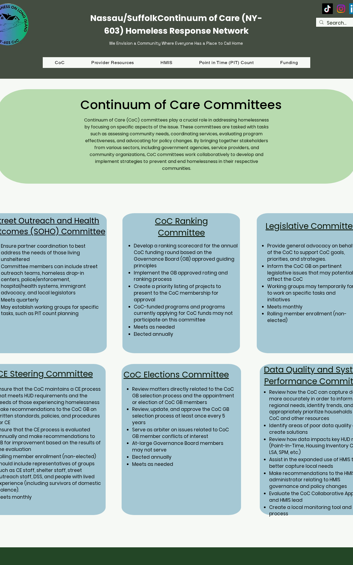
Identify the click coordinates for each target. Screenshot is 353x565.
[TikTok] (327, 8)
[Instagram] (341, 8)
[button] (289, 62)
